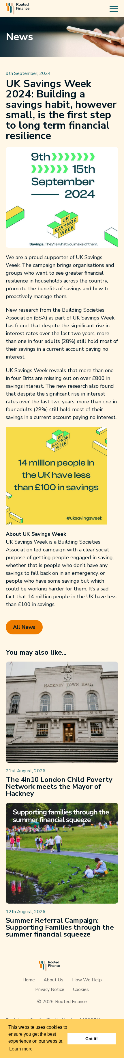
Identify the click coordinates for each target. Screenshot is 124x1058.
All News (24, 627)
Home (28, 980)
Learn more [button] (21, 1048)
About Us (53, 980)
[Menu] (114, 9)
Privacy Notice (49, 989)
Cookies (81, 989)
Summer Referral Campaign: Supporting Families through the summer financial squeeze (60, 927)
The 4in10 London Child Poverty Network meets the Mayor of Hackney (59, 786)
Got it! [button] (91, 1038)
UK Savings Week (27, 541)
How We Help (87, 980)
